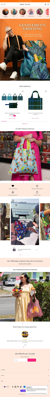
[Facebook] (13, 387)
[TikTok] (21, 387)
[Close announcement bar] (49, 1)
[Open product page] (12, 100)
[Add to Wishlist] (23, 91)
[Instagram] (15, 387)
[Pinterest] (18, 387)
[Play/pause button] (13, 201)
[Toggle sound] (37, 243)
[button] (2, 4)
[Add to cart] (37, 250)
